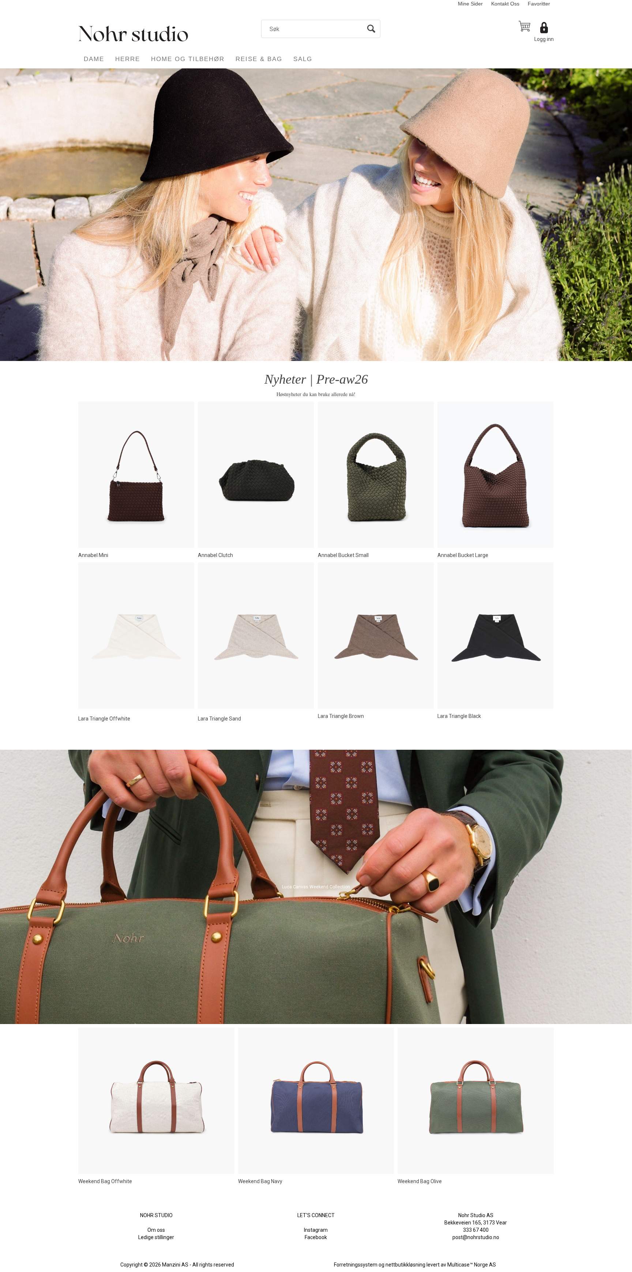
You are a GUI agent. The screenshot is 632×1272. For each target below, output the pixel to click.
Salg (302, 59)
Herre (127, 59)
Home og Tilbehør (188, 59)
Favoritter (539, 4)
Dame (94, 59)
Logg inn (544, 39)
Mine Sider (470, 4)
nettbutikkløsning (405, 1265)
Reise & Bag (259, 59)
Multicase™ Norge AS (471, 1265)
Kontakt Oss (505, 4)
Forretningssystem (355, 1265)
